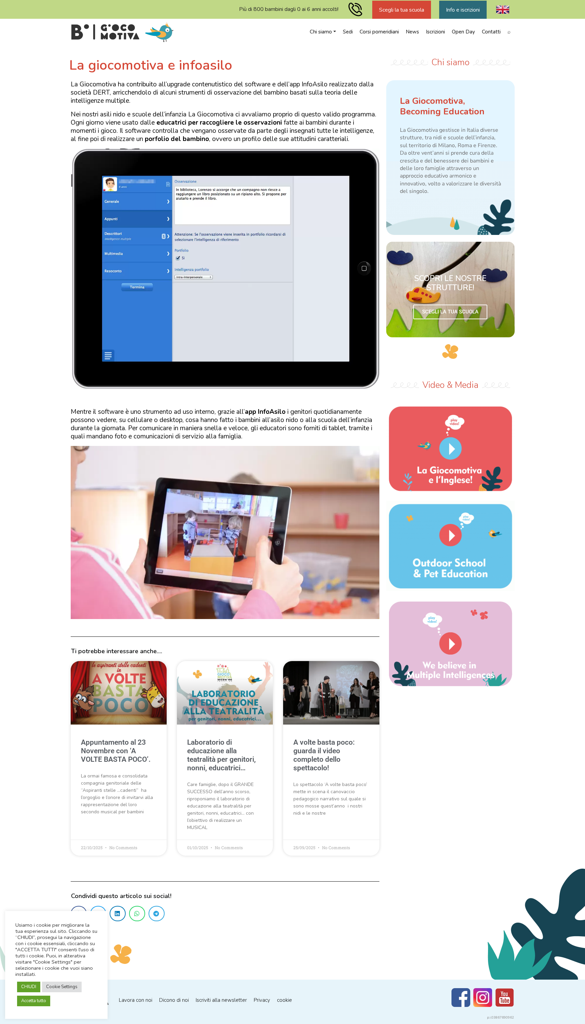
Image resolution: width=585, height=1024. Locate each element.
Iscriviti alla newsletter (221, 1000)
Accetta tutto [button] (33, 1001)
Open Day (463, 31)
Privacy (262, 1000)
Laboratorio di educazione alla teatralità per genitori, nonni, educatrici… (221, 755)
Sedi (348, 31)
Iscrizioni (435, 31)
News (412, 31)
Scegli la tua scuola (401, 10)
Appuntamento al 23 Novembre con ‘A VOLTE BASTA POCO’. (116, 750)
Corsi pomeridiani (379, 31)
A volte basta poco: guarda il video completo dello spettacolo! (324, 755)
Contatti (491, 31)
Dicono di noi (174, 1000)
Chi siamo (321, 31)
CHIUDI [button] (28, 987)
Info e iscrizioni (463, 10)
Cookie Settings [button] (62, 987)
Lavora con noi (135, 1000)
